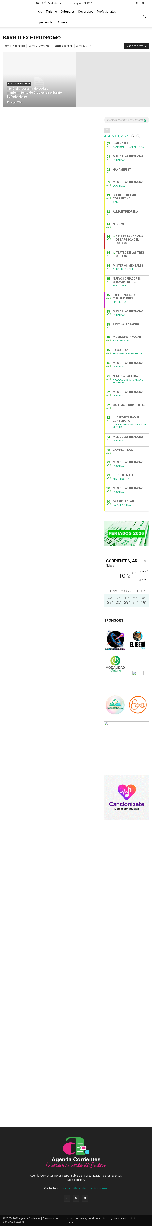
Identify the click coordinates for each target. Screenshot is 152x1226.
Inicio (38, 11)
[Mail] (143, 2)
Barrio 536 (81, 45)
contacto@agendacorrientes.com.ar (85, 1188)
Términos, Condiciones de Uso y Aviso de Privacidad (105, 1218)
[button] (144, 17)
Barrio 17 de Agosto (14, 45)
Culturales (68, 11)
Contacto (71, 1222)
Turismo (51, 11)
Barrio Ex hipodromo (19, 84)
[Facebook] (130, 2)
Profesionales (106, 11)
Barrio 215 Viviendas (39, 45)
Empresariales (44, 22)
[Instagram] (137, 2)
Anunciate (64, 22)
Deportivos (85, 11)
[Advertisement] (126, 844)
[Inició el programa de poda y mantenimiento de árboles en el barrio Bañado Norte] (39, 83)
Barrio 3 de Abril (63, 45)
